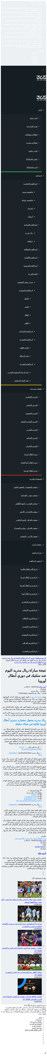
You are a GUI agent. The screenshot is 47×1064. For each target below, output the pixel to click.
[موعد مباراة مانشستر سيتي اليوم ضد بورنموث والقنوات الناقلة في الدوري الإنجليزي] (30, 921)
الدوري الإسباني (31, 405)
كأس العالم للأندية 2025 (33, 1030)
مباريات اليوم (37, 553)
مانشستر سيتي (27, 192)
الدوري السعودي (31, 413)
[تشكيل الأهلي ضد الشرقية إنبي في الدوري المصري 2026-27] (30, 970)
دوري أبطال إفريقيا (30, 471)
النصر (27, 307)
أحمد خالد (42, 687)
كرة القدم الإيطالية (30, 249)
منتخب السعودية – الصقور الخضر (25, 487)
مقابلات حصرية (31, 143)
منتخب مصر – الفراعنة (29, 495)
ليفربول (30, 208)
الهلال (26, 315)
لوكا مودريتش (20, 838)
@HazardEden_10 (30, 799)
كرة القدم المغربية (26, 364)
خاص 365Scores (31, 159)
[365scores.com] (41, 80)
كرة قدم (39, 176)
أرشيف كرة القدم (35, 561)
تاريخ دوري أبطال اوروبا (29, 577)
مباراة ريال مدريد (36, 697)
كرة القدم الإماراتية (26, 331)
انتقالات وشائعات (31, 135)
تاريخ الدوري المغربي (29, 651)
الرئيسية (43, 658)
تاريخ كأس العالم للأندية (29, 569)
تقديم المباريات (32, 126)
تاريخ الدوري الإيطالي (29, 618)
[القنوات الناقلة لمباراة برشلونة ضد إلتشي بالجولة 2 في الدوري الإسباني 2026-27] (30, 994)
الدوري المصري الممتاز (29, 422)
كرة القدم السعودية (26, 290)
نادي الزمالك (24, 356)
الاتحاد (26, 299)
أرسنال (30, 217)
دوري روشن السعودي (25, 282)
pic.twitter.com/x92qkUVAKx (30, 801)
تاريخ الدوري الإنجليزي (29, 602)
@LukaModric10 (31, 797)
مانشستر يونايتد (27, 200)
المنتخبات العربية (36, 479)
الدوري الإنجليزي (31, 397)
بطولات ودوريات (36, 389)
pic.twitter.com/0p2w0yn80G (32, 749)
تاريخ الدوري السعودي (29, 635)
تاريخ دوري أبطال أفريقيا (28, 586)
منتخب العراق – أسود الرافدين (26, 520)
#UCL (21, 747)
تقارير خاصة (33, 151)
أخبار (40, 110)
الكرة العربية (32, 274)
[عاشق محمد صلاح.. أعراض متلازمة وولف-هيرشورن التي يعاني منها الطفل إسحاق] (30, 897)
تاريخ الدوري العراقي (30, 643)
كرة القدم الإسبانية (30, 225)
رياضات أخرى (37, 545)
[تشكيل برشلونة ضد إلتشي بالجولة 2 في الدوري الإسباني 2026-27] (30, 946)
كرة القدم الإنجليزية (30, 184)
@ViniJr (34, 795)
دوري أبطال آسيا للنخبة (29, 463)
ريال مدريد (29, 233)
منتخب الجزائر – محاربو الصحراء (25, 528)
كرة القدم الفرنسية (30, 266)
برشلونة (30, 241)
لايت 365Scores (32, 167)
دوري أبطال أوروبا (30, 454)
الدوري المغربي (31, 430)
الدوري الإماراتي (31, 446)
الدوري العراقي (31, 438)
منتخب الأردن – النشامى (28, 536)
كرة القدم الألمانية (30, 258)
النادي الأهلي (24, 348)
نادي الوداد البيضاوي (21, 381)
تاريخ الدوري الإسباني (29, 610)
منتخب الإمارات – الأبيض (28, 512)
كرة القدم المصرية (26, 340)
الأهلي (26, 323)
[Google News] (40, 847)
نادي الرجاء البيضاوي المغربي (18, 372)
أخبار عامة (33, 118)
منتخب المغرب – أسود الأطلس (26, 504)
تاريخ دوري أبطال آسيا (29, 594)
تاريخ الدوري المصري (29, 627)
